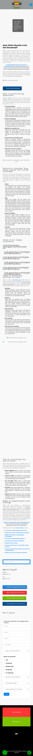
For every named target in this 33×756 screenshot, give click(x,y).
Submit (6, 694)
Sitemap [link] (17, 752)
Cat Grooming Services (11, 549)
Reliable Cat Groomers (11, 543)
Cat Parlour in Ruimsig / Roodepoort (15, 538)
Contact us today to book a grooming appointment (16, 522)
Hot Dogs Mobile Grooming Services (15, 604)
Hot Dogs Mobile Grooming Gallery (15, 598)
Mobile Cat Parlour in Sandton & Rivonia (16, 552)
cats (9, 98)
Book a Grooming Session (13, 88)
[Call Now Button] (29, 753)
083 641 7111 (6, 578)
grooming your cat (18, 280)
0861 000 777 (6, 574)
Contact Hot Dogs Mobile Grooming (15, 587)
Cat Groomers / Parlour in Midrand (14, 541)
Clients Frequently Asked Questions (15, 592)
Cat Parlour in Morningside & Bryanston (16, 530)
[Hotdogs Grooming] (16, 4)
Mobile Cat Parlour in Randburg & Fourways (17, 532)
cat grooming (19, 528)
